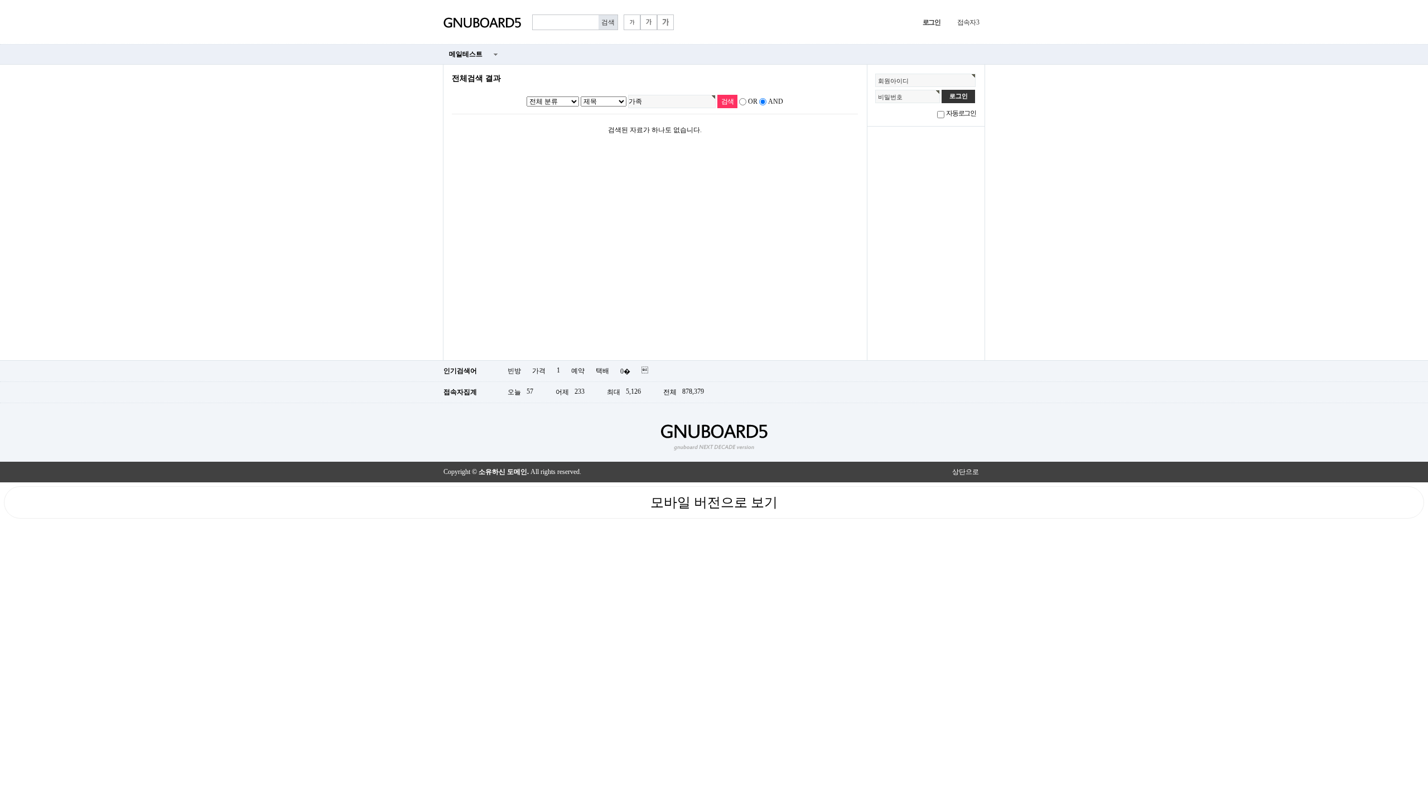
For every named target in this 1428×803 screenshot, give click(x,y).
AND (775, 101)
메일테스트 (466, 54)
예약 (578, 371)
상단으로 (965, 472)
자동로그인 (961, 113)
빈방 (514, 371)
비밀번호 (890, 97)
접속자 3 (968, 22)
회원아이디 (893, 81)
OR (753, 101)
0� (625, 371)
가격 (539, 371)
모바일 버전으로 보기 (714, 502)
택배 (602, 371)
